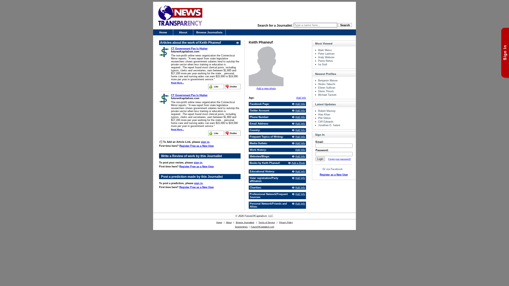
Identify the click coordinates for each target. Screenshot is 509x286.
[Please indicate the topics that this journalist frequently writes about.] (292, 136)
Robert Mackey (327, 110)
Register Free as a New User (196, 145)
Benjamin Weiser (328, 80)
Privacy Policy (286, 222)
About (183, 32)
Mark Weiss (325, 50)
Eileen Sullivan (326, 87)
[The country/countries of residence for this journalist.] (292, 130)
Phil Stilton (324, 118)
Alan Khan (324, 114)
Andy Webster (326, 57)
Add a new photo (266, 88)
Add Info (301, 97)
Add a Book (298, 162)
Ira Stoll (322, 64)
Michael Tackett (327, 94)
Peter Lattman (326, 53)
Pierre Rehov (325, 60)
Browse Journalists (209, 32)
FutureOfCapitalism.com (262, 227)
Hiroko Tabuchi (326, 84)
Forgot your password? (339, 159)
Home (163, 32)
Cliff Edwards (325, 121)
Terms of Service (266, 222)
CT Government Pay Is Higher (189, 48)
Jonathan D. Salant (329, 125)
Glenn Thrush (326, 91)
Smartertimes (241, 227)
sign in (205, 141)
